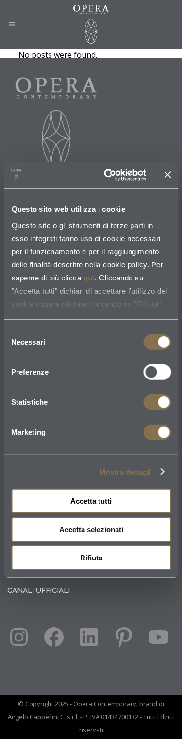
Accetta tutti (91, 501)
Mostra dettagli (125, 471)
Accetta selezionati (91, 529)
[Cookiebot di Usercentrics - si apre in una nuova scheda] (108, 174)
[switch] (157, 372)
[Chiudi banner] (167, 174)
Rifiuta (91, 558)
